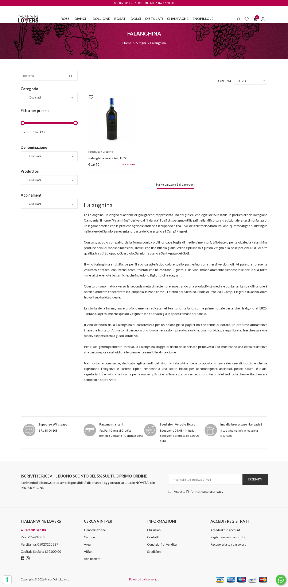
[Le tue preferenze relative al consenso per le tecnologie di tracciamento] (7, 580)
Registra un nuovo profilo (228, 537)
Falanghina (158, 43)
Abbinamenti (92, 559)
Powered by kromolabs (144, 579)
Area (87, 544)
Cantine (89, 537)
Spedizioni (154, 551)
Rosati (120, 18)
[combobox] (49, 97)
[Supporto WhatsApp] (281, 581)
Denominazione (95, 530)
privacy (218, 491)
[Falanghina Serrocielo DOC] (112, 119)
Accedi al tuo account (225, 530)
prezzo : (26, 132)
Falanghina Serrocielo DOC (105, 160)
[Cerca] (238, 19)
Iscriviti (255, 479)
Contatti (153, 537)
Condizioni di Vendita (162, 544)
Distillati (154, 18)
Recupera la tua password (228, 544)
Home (126, 43)
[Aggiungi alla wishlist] (89, 94)
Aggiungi (131, 166)
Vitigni (141, 43)
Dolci (136, 18)
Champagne (177, 18)
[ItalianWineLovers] (28, 18)
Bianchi (81, 18)
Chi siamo (154, 530)
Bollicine (101, 18)
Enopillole (203, 18)
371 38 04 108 (48, 430)
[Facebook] (23, 558)
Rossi (65, 18)
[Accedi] (263, 19)
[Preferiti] (247, 19)
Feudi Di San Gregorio (98, 153)
